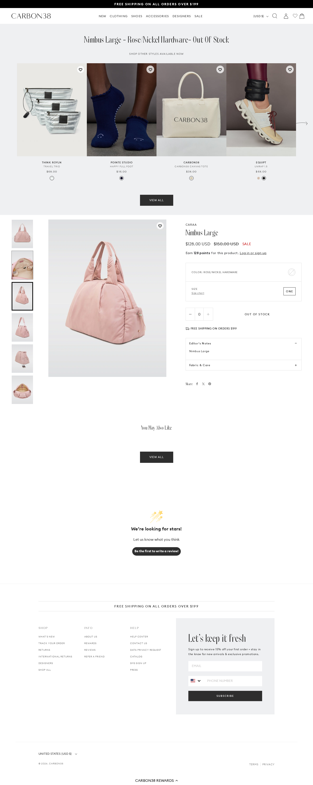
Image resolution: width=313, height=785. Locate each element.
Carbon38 (56, 763)
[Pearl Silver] (51, 178)
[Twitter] (203, 384)
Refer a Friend (94, 656)
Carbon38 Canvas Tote (191, 166)
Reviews (90, 649)
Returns (44, 649)
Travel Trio (52, 166)
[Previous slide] (11, 122)
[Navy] (121, 178)
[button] (156, 780)
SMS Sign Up (138, 663)
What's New (46, 636)
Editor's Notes (200, 343)
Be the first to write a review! (156, 551)
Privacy (268, 764)
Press (134, 669)
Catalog (136, 656)
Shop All (44, 669)
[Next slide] (302, 122)
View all (156, 200)
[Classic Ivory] (258, 178)
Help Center (139, 636)
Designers (45, 663)
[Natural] (191, 178)
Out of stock (257, 314)
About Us (90, 636)
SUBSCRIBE (225, 695)
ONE (289, 291)
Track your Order (51, 643)
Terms (253, 764)
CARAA (191, 224)
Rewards (90, 643)
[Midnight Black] (263, 178)
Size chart (198, 293)
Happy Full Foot (121, 166)
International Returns (55, 656)
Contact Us (138, 643)
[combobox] (196, 681)
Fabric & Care (200, 365)
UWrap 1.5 (261, 166)
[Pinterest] (209, 383)
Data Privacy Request (145, 649)
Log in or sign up (253, 253)
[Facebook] (197, 383)
